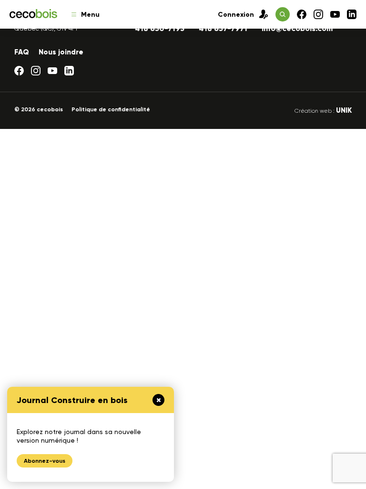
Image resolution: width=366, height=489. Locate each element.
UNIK (344, 110)
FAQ (21, 52)
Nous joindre (61, 52)
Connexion (236, 15)
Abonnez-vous (44, 460)
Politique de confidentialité (110, 109)
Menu (90, 15)
